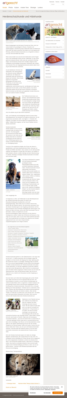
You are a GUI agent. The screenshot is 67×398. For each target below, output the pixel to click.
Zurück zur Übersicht (11, 387)
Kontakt (62, 1)
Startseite (51, 1)
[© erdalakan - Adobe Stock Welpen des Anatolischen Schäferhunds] (13, 304)
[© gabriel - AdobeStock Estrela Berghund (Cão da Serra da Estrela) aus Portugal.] (13, 174)
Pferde (11, 7)
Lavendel (47, 70)
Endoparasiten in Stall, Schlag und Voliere (54, 47)
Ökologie (33, 7)
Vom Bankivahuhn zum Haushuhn (53, 40)
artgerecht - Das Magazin (51, 37)
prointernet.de (20, 395)
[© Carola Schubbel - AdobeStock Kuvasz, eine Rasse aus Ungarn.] (31, 241)
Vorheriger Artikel (11, 383)
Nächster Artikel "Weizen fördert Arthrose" (28, 383)
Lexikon (40, 7)
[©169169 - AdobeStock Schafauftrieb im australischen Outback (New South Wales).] (13, 101)
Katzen (16, 7)
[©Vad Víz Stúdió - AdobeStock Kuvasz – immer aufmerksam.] (23, 364)
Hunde (5, 7)
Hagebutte (48, 67)
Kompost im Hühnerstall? (51, 43)
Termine (57, 1)
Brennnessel (48, 77)
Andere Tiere (25, 7)
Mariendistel (48, 73)
